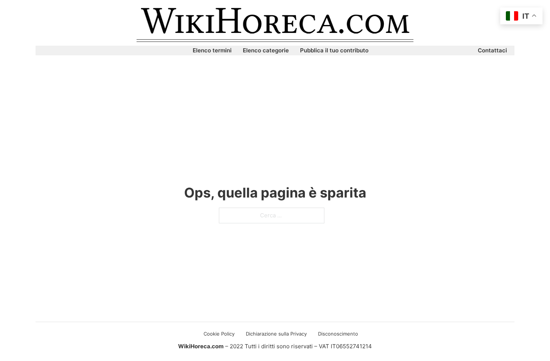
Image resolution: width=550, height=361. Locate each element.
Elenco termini (212, 50)
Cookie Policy (219, 334)
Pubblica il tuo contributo (334, 50)
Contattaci (492, 50)
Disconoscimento (338, 334)
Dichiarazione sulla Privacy (276, 334)
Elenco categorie (266, 50)
